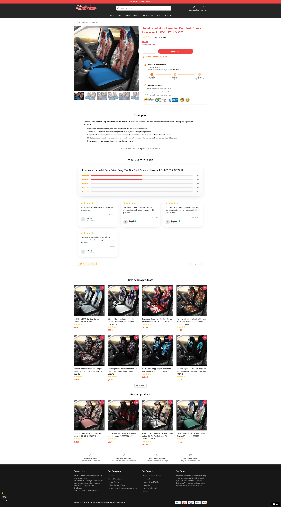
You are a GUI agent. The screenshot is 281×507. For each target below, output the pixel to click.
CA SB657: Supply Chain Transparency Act (122, 488)
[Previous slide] (77, 58)
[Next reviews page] (201, 264)
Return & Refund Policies (150, 482)
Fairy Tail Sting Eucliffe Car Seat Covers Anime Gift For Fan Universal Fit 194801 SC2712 (157, 436)
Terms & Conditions (115, 479)
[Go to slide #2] (90, 96)
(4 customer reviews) (159, 37)
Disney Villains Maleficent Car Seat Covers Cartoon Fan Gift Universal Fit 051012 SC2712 (122, 321)
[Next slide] (135, 58)
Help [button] (277, 504)
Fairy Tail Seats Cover (89, 22)
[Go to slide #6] (136, 96)
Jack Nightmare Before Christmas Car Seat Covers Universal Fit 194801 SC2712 (122, 371)
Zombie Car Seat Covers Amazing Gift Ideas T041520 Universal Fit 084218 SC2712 (88, 371)
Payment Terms (147, 479)
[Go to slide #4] (113, 96)
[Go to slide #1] (79, 96)
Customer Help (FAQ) (149, 488)
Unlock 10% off (4, 497)
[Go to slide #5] (124, 96)
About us (111, 476)
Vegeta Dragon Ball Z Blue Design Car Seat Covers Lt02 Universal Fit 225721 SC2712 (191, 371)
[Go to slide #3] (102, 96)
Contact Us (146, 485)
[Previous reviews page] (190, 264)
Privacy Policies (113, 482)
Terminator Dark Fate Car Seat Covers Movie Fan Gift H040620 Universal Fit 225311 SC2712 (191, 321)
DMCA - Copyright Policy (116, 485)
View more (140, 385)
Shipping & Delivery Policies (151, 476)
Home (76, 22)
